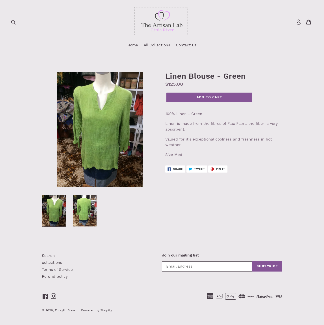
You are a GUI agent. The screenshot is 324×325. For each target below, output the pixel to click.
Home (132, 45)
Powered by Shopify (96, 310)
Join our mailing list (180, 255)
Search (48, 255)
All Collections (157, 45)
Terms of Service (57, 269)
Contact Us (186, 45)
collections (52, 262)
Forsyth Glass (65, 310)
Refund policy (55, 276)
